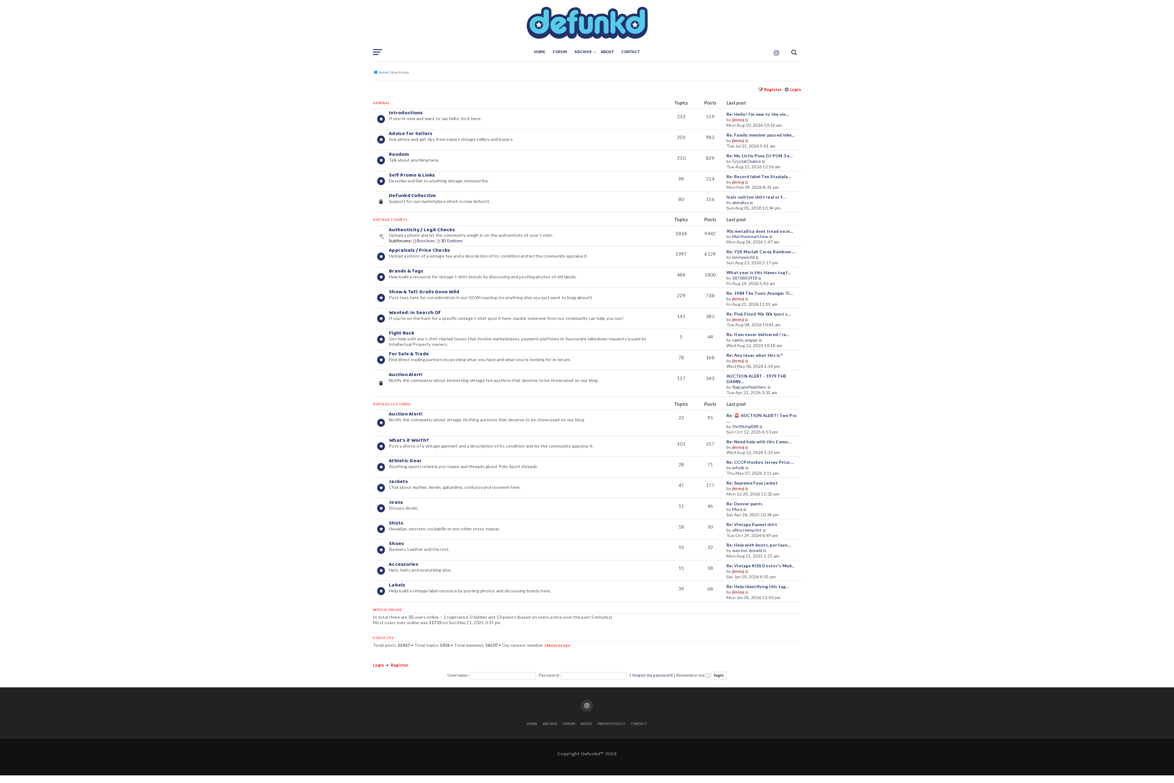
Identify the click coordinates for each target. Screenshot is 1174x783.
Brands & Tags (406, 271)
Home (540, 52)
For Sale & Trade (409, 354)
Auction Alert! (406, 375)
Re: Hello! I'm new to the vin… (757, 114)
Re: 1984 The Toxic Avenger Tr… (760, 293)
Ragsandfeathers (749, 387)
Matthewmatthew (750, 236)
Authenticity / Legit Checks (422, 230)
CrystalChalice (746, 161)
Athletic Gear (405, 461)
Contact (630, 52)
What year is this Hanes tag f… (758, 272)
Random (399, 154)
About (607, 52)
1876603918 (745, 277)
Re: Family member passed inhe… (760, 134)
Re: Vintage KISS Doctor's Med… (760, 565)
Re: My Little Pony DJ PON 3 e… (759, 155)
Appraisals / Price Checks (419, 250)
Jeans (396, 502)
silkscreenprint (747, 529)
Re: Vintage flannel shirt (751, 524)
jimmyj (738, 119)
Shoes (396, 544)
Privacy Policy (611, 724)
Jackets (398, 481)
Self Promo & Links (412, 175)
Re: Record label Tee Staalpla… (758, 176)
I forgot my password (651, 675)
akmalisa (740, 202)
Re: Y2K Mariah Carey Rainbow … (761, 251)
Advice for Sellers (411, 134)
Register (400, 665)
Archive (583, 52)
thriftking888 (745, 426)
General (381, 103)
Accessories (403, 564)
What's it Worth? (409, 440)
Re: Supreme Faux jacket (752, 482)
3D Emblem (452, 240)
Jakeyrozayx (557, 645)
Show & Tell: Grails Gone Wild (424, 292)
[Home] (587, 23)
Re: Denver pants (744, 503)
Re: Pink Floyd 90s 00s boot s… (758, 313)
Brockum (426, 240)
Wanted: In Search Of (415, 313)
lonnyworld (743, 257)
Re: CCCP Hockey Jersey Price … (760, 462)
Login (378, 665)
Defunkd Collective (412, 196)
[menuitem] (792, 89)
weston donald (747, 550)
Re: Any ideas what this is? (754, 355)
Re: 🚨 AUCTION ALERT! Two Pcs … (761, 418)
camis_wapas (745, 339)
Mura (737, 509)
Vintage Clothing (392, 404)
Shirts (396, 523)
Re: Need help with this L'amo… (759, 441)
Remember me (691, 675)
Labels (397, 585)
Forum (560, 52)
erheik (738, 467)
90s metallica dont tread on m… (759, 231)
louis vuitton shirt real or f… (756, 196)
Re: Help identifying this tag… (757, 586)
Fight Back (402, 333)
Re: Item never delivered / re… (758, 334)
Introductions (406, 113)
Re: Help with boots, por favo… (758, 544)
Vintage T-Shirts (390, 219)
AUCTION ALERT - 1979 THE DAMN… (756, 378)
